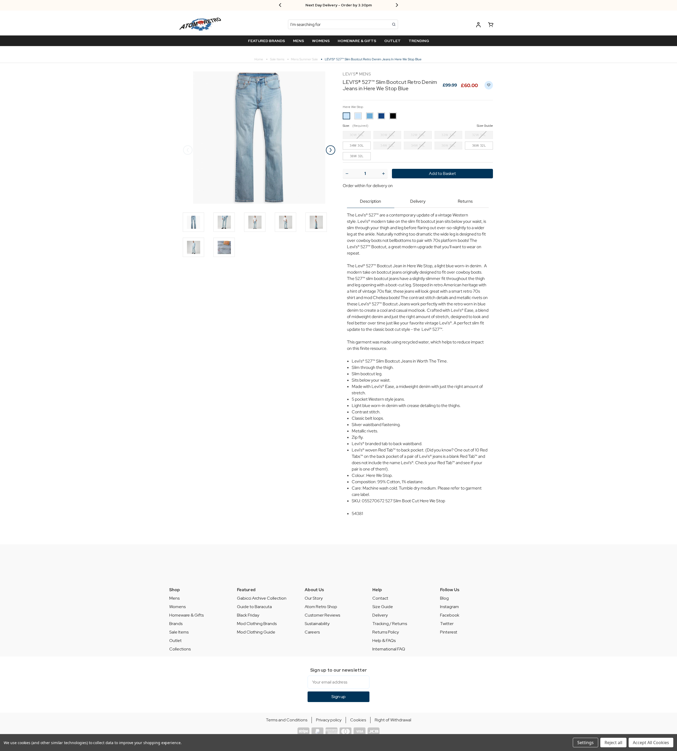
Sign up (338, 696)
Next (330, 150)
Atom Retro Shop (321, 606)
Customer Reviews (322, 615)
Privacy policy (328, 720)
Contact (380, 598)
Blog (444, 598)
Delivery (418, 201)
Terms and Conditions (286, 720)
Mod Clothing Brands (257, 623)
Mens (174, 598)
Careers (312, 632)
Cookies (358, 720)
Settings (585, 742)
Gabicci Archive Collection (261, 598)
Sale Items (179, 632)
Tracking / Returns (389, 623)
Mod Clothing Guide (256, 632)
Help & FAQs (384, 640)
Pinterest (448, 632)
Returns (465, 201)
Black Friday (248, 615)
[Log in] (478, 25)
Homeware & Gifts (186, 615)
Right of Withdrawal (393, 720)
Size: (418, 126)
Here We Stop (353, 107)
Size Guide (382, 606)
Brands (175, 623)
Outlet (175, 640)
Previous (187, 150)
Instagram (449, 606)
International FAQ (388, 649)
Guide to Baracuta (254, 606)
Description (370, 201)
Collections (180, 649)
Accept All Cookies (651, 742)
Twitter (447, 623)
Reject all (613, 742)
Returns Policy (385, 632)
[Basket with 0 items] (490, 25)
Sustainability (317, 623)
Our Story (314, 598)
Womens (177, 606)
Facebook (449, 615)
